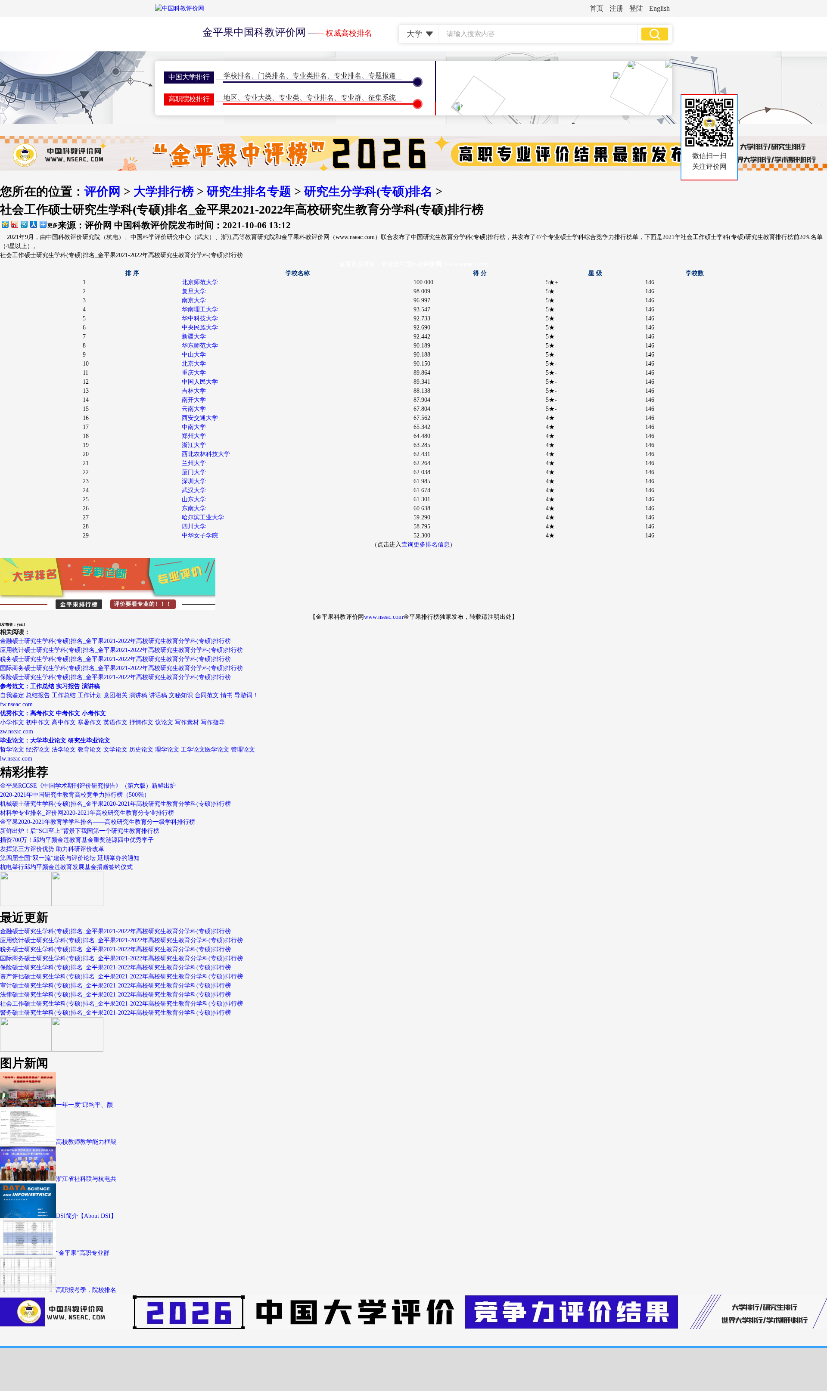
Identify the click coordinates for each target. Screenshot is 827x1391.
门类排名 (272, 75)
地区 (230, 97)
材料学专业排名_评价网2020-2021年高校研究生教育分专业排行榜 (87, 813)
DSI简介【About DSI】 (86, 1216)
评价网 (102, 191)
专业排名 (347, 75)
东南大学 (194, 508)
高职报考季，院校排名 (86, 1290)
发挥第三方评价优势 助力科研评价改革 (52, 849)
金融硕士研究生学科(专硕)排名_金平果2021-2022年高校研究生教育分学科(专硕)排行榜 (115, 641)
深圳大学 (194, 481)
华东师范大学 (200, 345)
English (659, 8)
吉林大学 (194, 391)
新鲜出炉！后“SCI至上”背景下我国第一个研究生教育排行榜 (79, 831)
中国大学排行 (189, 77)
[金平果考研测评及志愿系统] (26, 904)
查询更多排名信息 (425, 544)
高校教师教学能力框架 (86, 1142)
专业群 (351, 97)
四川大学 (194, 526)
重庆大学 (194, 372)
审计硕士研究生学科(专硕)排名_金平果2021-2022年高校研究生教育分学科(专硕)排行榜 (115, 985)
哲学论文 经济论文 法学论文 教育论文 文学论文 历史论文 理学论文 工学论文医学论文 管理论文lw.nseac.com (127, 749)
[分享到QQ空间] (4, 224)
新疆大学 (194, 336)
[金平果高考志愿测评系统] (77, 904)
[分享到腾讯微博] (23, 224)
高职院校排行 (189, 98)
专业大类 (258, 97)
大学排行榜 (164, 191)
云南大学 (194, 409)
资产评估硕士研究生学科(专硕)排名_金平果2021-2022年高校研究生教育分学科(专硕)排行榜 (121, 976)
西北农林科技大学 (206, 454)
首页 (596, 8)
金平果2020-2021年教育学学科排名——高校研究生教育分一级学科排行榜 (97, 822)
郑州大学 (194, 436)
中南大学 (194, 427)
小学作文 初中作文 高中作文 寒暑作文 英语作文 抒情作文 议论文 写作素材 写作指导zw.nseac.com (112, 722)
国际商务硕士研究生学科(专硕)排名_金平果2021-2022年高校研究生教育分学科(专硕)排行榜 (121, 668)
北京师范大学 (200, 282)
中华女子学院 (200, 535)
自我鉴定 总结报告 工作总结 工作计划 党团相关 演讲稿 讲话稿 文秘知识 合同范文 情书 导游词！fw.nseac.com (129, 695)
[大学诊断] (77, 1049)
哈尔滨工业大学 (203, 517)
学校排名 (237, 75)
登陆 (636, 8)
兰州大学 (194, 463)
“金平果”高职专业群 (82, 1253)
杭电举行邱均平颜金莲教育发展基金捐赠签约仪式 (66, 867)
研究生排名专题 (249, 191)
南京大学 (194, 300)
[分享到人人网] (33, 224)
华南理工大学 (200, 309)
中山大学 (194, 354)
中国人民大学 (200, 382)
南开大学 (194, 400)
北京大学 (194, 363)
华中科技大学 (200, 318)
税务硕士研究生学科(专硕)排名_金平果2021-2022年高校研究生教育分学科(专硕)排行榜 (115, 659)
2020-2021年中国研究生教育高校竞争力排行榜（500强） (75, 795)
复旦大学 (194, 291)
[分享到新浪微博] (14, 224)
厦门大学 (194, 472)
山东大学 (194, 499)
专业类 (289, 97)
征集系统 (382, 97)
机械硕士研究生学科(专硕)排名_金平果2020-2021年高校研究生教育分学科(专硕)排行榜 (115, 804)
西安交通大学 (200, 418)
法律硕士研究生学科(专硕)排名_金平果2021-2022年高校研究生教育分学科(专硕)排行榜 (115, 994)
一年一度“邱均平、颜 (84, 1105)
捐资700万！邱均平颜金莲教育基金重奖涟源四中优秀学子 (77, 840)
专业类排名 (309, 75)
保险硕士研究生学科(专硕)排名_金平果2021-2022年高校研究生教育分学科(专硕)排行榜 (115, 677)
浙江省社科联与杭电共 (86, 1179)
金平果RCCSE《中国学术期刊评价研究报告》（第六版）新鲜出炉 (88, 785)
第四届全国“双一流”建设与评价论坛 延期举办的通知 (70, 858)
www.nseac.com (383, 617)
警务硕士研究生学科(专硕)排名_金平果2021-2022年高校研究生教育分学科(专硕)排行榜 (115, 1012)
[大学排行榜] (26, 1049)
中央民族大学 (200, 327)
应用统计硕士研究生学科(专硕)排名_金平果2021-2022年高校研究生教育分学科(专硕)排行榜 (121, 650)
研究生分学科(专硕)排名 (368, 191)
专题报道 (382, 75)
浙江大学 (194, 445)
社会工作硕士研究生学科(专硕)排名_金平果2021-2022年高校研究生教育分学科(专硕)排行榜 (121, 255)
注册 (616, 8)
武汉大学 (194, 490)
